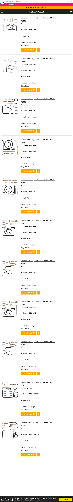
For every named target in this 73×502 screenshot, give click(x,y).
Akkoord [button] (65, 499)
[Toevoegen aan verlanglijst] (38, 50)
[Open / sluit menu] (2, 11)
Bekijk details (25, 45)
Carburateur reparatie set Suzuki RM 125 (38, 18)
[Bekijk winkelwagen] (71, 11)
